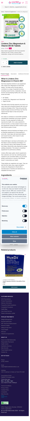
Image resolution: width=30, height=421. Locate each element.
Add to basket (18, 62)
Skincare (3, 331)
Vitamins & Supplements (10, 11)
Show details (20, 227)
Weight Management (6, 319)
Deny (14, 241)
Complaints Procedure (7, 307)
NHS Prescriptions (6, 299)
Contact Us (4, 352)
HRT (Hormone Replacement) (8, 323)
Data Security (4, 348)
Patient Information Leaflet (8, 313)
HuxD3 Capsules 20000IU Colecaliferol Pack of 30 (14, 282)
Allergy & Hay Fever (6, 327)
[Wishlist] (23, 3)
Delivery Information (6, 303)
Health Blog (4, 309)
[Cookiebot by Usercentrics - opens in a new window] (20, 179)
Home (2, 11)
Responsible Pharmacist (7, 342)
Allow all (14, 231)
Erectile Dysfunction (6, 321)
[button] (26, 3)
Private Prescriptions (6, 301)
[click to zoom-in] (14, 26)
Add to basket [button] (14, 287)
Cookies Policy (5, 389)
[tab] (5, 73)
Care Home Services (6, 311)
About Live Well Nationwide (8, 340)
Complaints (4, 392)
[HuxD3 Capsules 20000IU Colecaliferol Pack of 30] (14, 265)
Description (14, 74)
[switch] (24, 211)
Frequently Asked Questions (8, 305)
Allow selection (14, 236)
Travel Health (4, 329)
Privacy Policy (5, 387)
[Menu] (3, 2)
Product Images (5, 74)
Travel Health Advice (6, 350)
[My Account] (20, 3)
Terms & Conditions (6, 385)
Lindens (16, 244)
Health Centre (4, 344)
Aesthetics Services (6, 346)
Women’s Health (5, 325)
